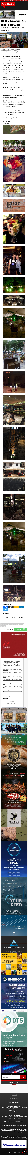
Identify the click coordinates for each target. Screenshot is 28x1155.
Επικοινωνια (24, 0)
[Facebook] (5, 607)
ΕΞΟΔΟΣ (7, 624)
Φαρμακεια (6, 0)
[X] (11, 607)
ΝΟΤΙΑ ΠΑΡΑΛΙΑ (19, 624)
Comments (12, 701)
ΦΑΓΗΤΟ (3, 626)
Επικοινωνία (14, 1095)
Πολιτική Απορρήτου (14, 1102)
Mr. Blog (15, 52)
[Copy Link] (16, 607)
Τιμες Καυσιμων (18, 0)
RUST (2, 624)
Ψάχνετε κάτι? (14, 1074)
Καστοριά (20, 52)
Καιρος (11, 0)
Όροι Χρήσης (14, 1098)
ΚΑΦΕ (12, 624)
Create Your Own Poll (12, 703)
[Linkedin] (21, 607)
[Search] (23, 1077)
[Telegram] (5, 609)
